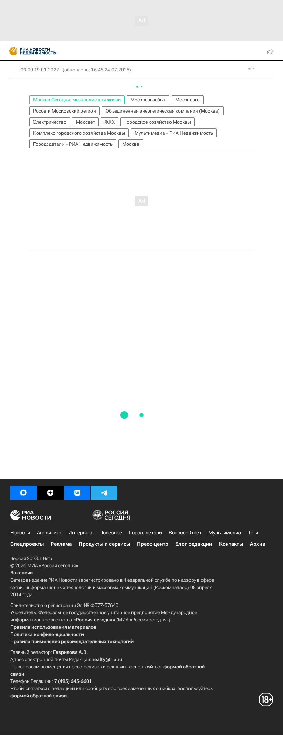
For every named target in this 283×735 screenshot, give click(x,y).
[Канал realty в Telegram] (104, 493)
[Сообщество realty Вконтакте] (77, 493)
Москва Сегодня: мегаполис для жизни (77, 100)
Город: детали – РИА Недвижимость (73, 144)
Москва (130, 144)
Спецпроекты (27, 544)
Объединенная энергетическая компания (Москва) (163, 111)
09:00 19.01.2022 (40, 69)
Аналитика (49, 533)
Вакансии (21, 573)
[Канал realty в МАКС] (23, 493)
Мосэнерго (187, 100)
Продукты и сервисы (104, 544)
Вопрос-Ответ (185, 533)
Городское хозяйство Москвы (157, 122)
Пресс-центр (152, 544)
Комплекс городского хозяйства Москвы (79, 133)
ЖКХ (110, 122)
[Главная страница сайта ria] (11, 51)
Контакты (231, 544)
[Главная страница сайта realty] (44, 51)
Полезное (110, 533)
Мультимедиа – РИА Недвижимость (174, 133)
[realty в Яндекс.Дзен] (50, 493)
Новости (20, 533)
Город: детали (145, 533)
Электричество (49, 122)
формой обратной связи (38, 695)
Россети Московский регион (64, 111)
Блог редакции (193, 544)
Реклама (61, 544)
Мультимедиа (224, 533)
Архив (257, 544)
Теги (253, 533)
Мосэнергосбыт (148, 100)
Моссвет (85, 122)
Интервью (80, 533)
